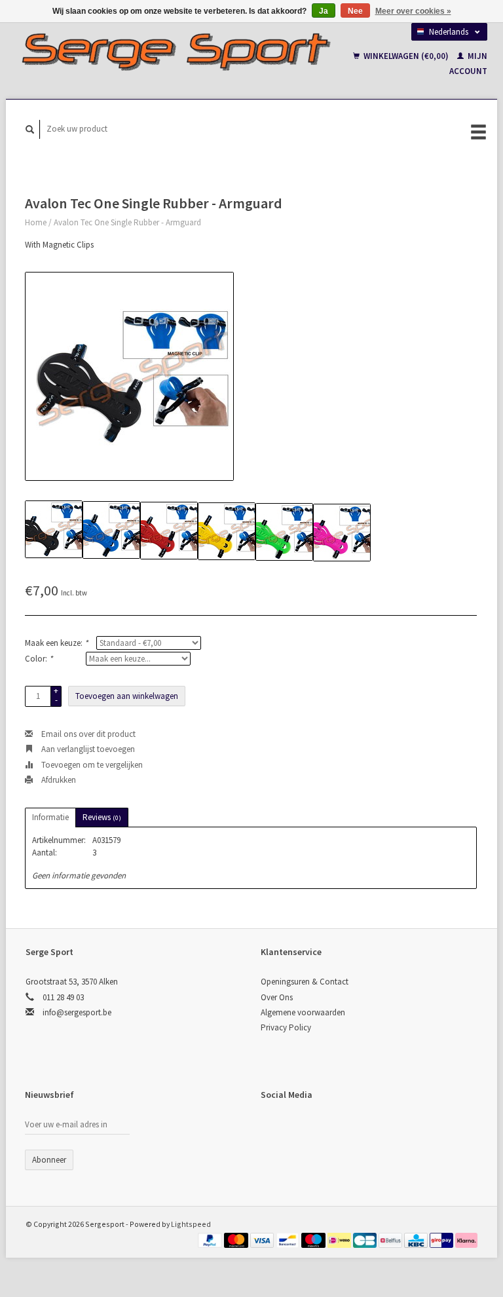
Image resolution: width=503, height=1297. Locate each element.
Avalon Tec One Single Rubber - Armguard (127, 222)
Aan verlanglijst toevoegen (87, 749)
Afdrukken (57, 779)
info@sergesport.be (77, 1012)
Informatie (50, 817)
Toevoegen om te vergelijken (91, 764)
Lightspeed (191, 1224)
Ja (323, 11)
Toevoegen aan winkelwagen (126, 696)
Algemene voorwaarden (303, 1012)
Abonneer (49, 1159)
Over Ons (277, 997)
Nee (355, 11)
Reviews (102, 817)
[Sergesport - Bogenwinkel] (175, 51)
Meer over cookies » (413, 11)
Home (36, 222)
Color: (38, 658)
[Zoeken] (30, 129)
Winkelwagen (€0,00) (406, 56)
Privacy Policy (286, 1027)
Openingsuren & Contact (304, 981)
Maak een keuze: (56, 642)
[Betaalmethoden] (211, 1239)
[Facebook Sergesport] (273, 1129)
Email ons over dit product (87, 734)
